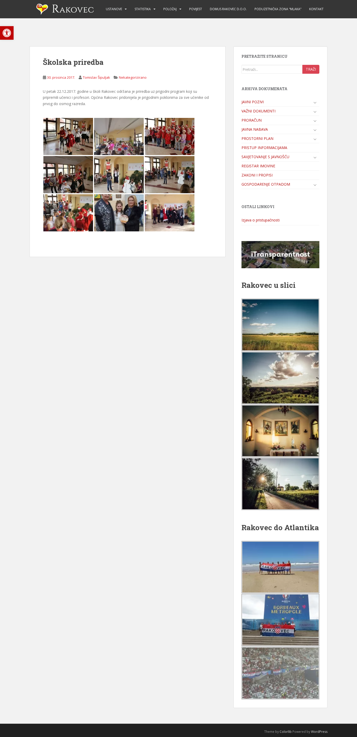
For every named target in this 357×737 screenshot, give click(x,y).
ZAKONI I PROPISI (257, 175)
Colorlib (286, 731)
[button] (7, 33)
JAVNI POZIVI (252, 101)
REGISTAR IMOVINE (258, 165)
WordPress (319, 731)
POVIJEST (195, 9)
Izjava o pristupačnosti (260, 220)
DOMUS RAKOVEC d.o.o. (228, 9)
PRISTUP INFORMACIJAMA (264, 147)
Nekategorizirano (133, 77)
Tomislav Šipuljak (96, 77)
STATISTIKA (143, 9)
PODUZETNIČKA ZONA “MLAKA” (278, 9)
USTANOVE (114, 9)
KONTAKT (316, 9)
